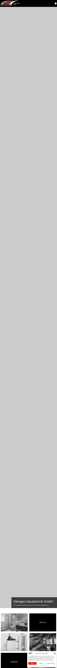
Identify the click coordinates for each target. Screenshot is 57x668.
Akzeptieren (32, 663)
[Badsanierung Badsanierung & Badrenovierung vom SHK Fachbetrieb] (14, 622)
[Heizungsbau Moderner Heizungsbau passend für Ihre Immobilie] (14, 642)
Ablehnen (41, 663)
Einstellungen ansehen (51, 663)
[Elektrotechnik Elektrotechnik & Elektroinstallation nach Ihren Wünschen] (42, 642)
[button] (54, 653)
